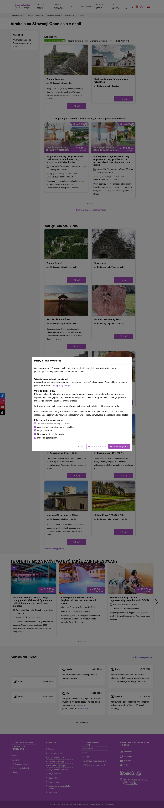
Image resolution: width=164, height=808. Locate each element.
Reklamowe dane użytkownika (51, 434)
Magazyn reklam (44, 430)
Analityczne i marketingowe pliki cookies (55, 426)
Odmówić (80, 446)
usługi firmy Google (61, 385)
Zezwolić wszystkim (119, 446)
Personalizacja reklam (47, 437)
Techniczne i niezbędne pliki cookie (53, 423)
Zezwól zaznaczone (97, 446)
